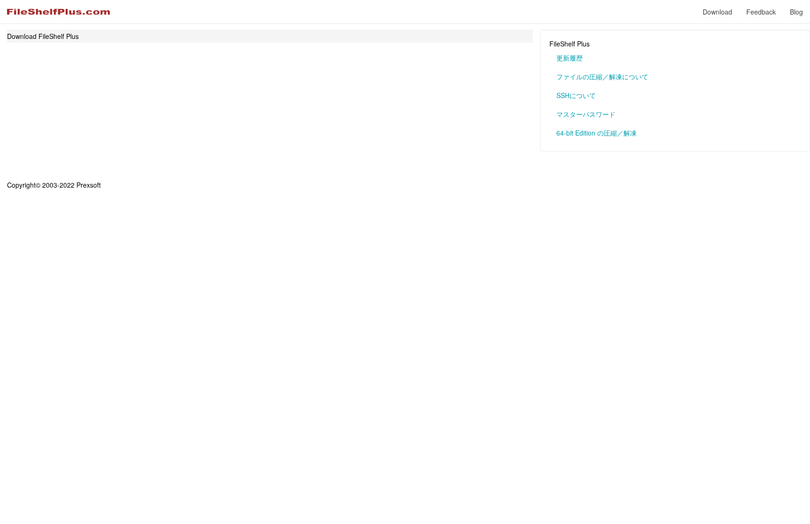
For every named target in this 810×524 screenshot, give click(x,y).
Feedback (761, 11)
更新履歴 (569, 57)
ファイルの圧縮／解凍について (602, 76)
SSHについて (576, 95)
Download (717, 11)
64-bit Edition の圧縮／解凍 (596, 132)
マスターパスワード (585, 114)
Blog (796, 11)
